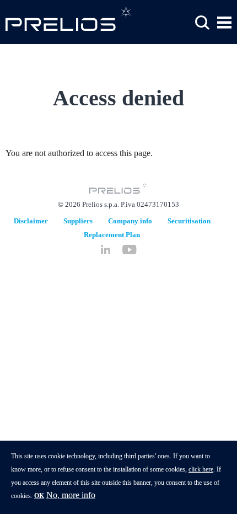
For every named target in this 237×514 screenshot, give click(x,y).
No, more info (70, 495)
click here (200, 469)
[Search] (202, 22)
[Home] (69, 18)
